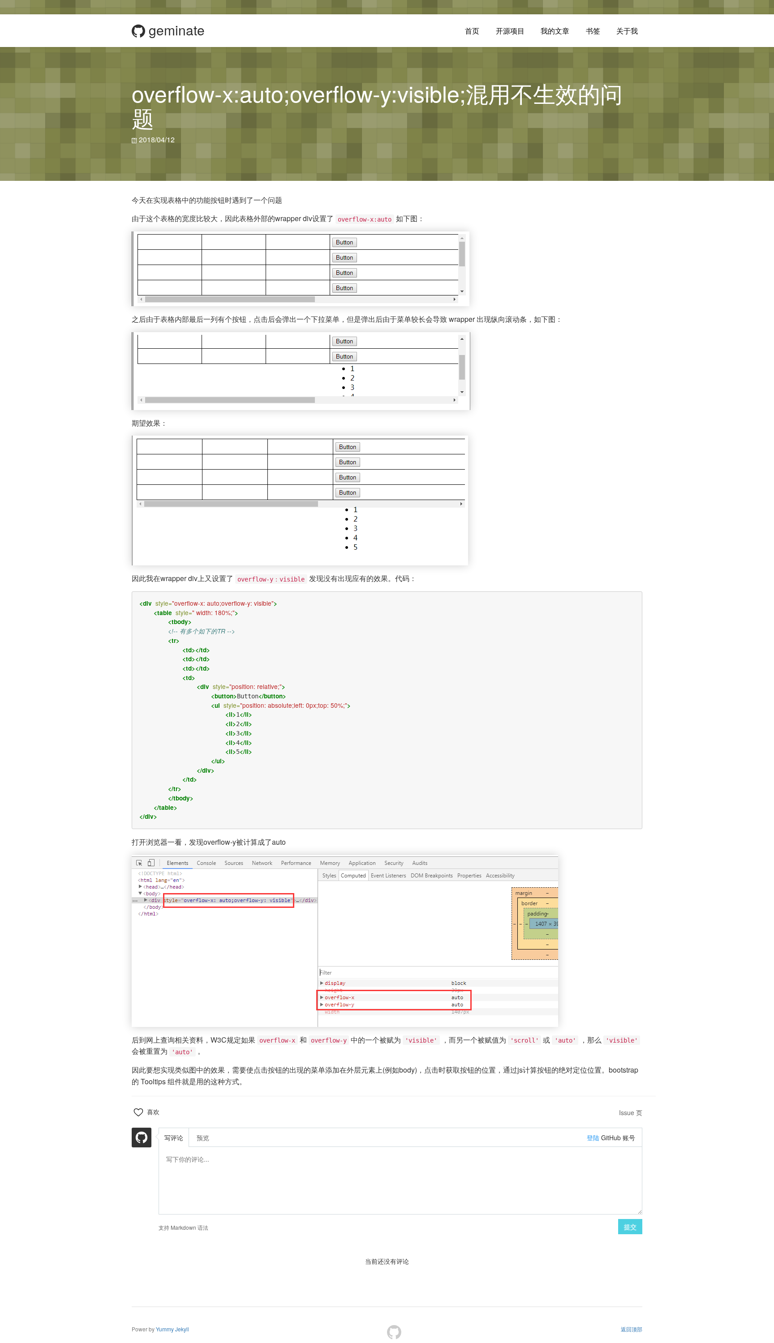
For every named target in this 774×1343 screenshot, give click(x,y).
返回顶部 (631, 1329)
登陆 (593, 1137)
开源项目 (510, 31)
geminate (175, 30)
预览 (203, 1137)
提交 (630, 1226)
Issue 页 (630, 1112)
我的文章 (555, 31)
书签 (593, 31)
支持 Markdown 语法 (183, 1227)
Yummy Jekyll (172, 1329)
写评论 (173, 1137)
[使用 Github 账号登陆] (141, 1139)
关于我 (627, 31)
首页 (472, 31)
